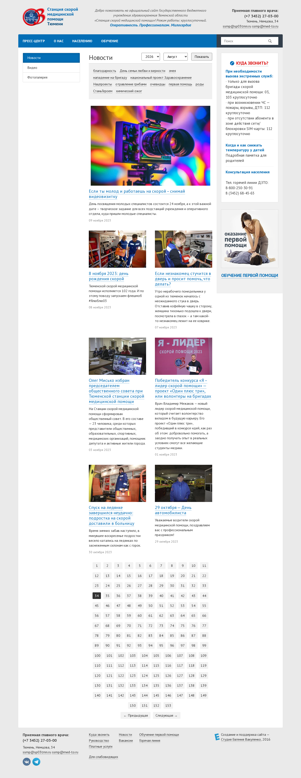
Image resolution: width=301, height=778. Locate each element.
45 (97, 605)
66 (204, 615)
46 (108, 605)
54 (193, 605)
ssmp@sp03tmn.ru (237, 26)
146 (168, 695)
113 (133, 665)
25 (118, 585)
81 (129, 635)
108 (192, 655)
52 (172, 605)
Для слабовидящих (103, 756)
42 (183, 595)
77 (204, 625)
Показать (202, 56)
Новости (34, 57)
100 (97, 655)
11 (204, 565)
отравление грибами (131, 84)
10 (193, 565)
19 (172, 575)
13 (108, 575)
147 (180, 695)
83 (150, 635)
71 (140, 625)
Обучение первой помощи (249, 275)
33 (204, 585)
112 (121, 665)
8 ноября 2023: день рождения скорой (108, 276)
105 (156, 655)
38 (140, 595)
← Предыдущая (135, 715)
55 (204, 605)
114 (145, 665)
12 (97, 575)
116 (168, 665)
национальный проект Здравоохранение (161, 77)
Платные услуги (100, 746)
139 (203, 685)
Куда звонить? (252, 63)
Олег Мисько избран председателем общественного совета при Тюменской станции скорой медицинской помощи (116, 390)
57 (108, 615)
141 (109, 695)
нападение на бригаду (110, 77)
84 (161, 635)
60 (140, 615)
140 (97, 695)
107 (180, 655)
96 (172, 645)
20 (183, 575)
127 (180, 675)
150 (133, 705)
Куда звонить (99, 734)
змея (172, 70)
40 (161, 595)
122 (121, 675)
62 (161, 615)
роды (200, 84)
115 (156, 665)
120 (97, 675)
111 (109, 665)
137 (180, 685)
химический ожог (129, 91)
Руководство (99, 740)
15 (129, 575)
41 (172, 595)
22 (204, 575)
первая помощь (180, 84)
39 (150, 595)
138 (192, 685)
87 (193, 635)
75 (183, 625)
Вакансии (126, 740)
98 (193, 645)
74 (172, 625)
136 (168, 685)
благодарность (104, 70)
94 (150, 645)
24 (108, 585)
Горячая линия (149, 740)
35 (108, 595)
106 (168, 655)
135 (156, 685)
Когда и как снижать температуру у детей (245, 147)
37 (129, 595)
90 (108, 645)
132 (121, 685)
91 (118, 645)
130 (97, 685)
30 (172, 585)
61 (150, 615)
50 (150, 605)
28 (150, 585)
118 (192, 665)
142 (121, 695)
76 (193, 625)
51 (161, 605)
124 (145, 675)
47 (118, 605)
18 (161, 575)
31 (183, 585)
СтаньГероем (102, 91)
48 (129, 605)
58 (118, 615)
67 (97, 625)
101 (109, 655)
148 (192, 695)
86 (183, 635)
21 (193, 575)
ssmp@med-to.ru (265, 26)
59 (129, 615)
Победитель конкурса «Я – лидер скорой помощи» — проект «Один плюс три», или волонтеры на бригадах (183, 388)
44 (204, 595)
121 (109, 675)
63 (172, 615)
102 (121, 655)
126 (168, 675)
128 (192, 675)
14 (118, 575)
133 (133, 685)
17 (150, 575)
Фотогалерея (37, 77)
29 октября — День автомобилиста (173, 510)
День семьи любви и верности (142, 70)
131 (109, 685)
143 (133, 695)
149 (203, 695)
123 (133, 675)
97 (183, 645)
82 (140, 635)
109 (203, 655)
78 (97, 635)
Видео (32, 67)
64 (183, 615)
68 (108, 625)
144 (145, 695)
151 (145, 705)
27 (140, 585)
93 (140, 645)
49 (140, 605)
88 (204, 635)
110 (97, 665)
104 (145, 655)
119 (203, 665)
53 (183, 605)
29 (161, 585)
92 (129, 645)
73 (161, 625)
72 (150, 625)
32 (193, 585)
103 (133, 655)
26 (129, 585)
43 (193, 595)
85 (172, 635)
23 (97, 585)
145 (156, 695)
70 (129, 625)
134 (145, 685)
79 (108, 635)
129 (203, 675)
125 (156, 675)
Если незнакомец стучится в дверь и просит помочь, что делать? (183, 279)
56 (97, 615)
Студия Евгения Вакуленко (241, 739)
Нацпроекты (102, 84)
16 (140, 575)
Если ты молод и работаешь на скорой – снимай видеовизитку (137, 193)
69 (118, 625)
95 (161, 645)
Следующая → (167, 715)
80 (118, 635)
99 (204, 645)
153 (168, 705)
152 (156, 705)
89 (97, 645)
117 (180, 665)
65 (193, 615)
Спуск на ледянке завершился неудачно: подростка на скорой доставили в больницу (111, 515)
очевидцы (157, 84)
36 (118, 595)
